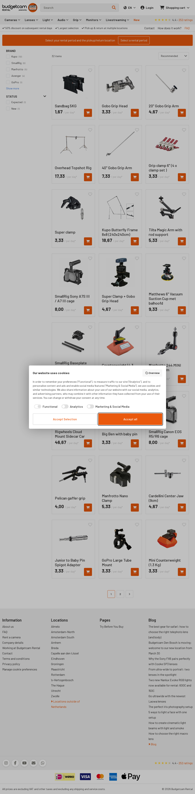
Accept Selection (65, 419)
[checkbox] (45, 406)
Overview (154, 372)
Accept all (130, 419)
